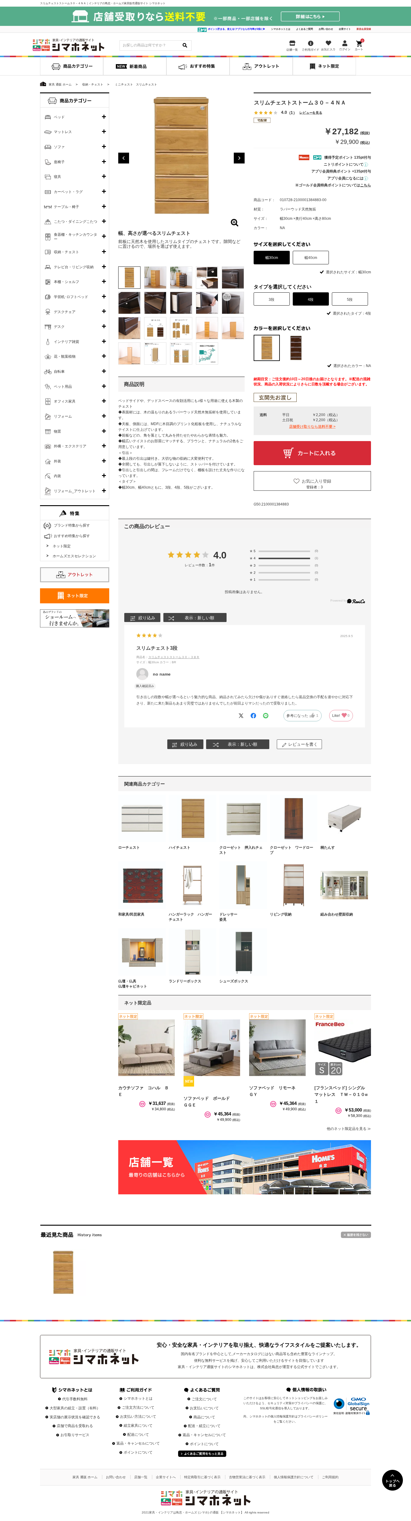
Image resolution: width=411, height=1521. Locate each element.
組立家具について (138, 1425)
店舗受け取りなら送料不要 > (312, 427)
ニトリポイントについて (343, 164)
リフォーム (63, 416)
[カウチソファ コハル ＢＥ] (146, 1047)
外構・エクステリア (70, 446)
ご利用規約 (330, 1477)
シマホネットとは (280, 29)
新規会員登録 (364, 29)
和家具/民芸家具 (131, 914)
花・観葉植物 (65, 356)
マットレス (63, 132)
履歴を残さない (356, 1235)
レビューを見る (310, 113)
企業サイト (345, 29)
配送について (138, 1434)
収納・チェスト (66, 252)
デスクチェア (65, 312)
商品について (204, 1417)
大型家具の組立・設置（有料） (75, 1408)
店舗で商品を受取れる (75, 1426)
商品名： (167, 657)
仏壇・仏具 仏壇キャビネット (140, 983)
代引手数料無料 (75, 1399)
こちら (365, 185)
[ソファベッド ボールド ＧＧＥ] (212, 1047)
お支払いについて (204, 1408)
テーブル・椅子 (66, 207)
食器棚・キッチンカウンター (75, 236)
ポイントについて (138, 1452)
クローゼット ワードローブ (291, 850)
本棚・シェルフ (66, 282)
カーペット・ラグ (68, 192)
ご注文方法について (138, 1407)
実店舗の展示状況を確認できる (75, 1417)
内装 (57, 476)
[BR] (296, 348)
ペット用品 (63, 386)
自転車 (59, 371)
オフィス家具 (65, 401)
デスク (59, 327)
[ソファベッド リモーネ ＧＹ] (277, 1047)
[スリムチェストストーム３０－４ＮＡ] (63, 1272)
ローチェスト (129, 847)
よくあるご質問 (304, 29)
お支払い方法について (138, 1416)
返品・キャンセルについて (138, 1443)
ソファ (59, 147)
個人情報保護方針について (294, 1477)
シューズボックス (233, 981)
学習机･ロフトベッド (71, 297)
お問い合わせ (326, 29)
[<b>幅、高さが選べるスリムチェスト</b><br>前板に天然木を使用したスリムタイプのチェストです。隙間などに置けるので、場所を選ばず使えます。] (181, 155)
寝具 (57, 177)
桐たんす (327, 847)
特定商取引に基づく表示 (202, 1477)
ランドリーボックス (185, 981)
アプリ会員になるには (345, 178)
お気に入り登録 (316, 481)
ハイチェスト (179, 847)
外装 (57, 461)
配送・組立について (204, 1426)
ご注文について (204, 1399)
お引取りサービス (74, 1435)
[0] (359, 44)
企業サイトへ (166, 1477)
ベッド (59, 117)
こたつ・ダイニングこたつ (75, 221)
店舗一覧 (140, 1477)
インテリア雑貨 (66, 342)
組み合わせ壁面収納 (336, 914)
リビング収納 (281, 914)
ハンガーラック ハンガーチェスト (190, 917)
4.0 (220, 555)
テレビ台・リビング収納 (74, 267)
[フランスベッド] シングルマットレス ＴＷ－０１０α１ (341, 1094)
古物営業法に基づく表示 (247, 1477)
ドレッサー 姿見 (241, 917)
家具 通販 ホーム (85, 1477)
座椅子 (59, 162)
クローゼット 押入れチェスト (241, 850)
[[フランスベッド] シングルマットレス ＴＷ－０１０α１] (342, 1047)
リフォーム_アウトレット (75, 491)
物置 (57, 431)
